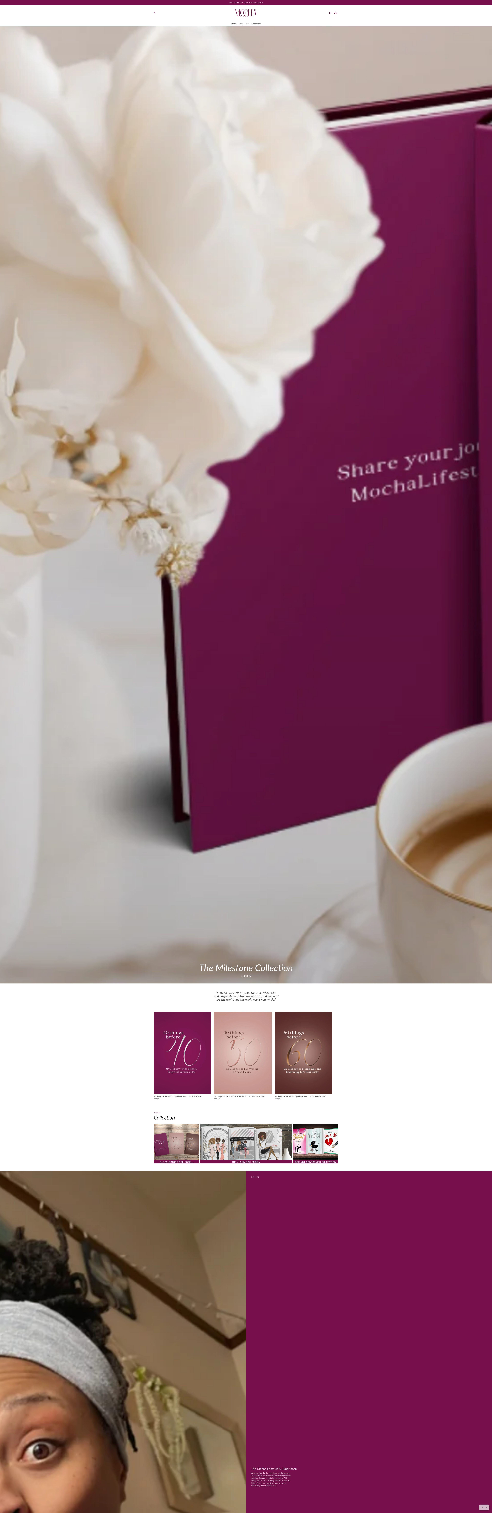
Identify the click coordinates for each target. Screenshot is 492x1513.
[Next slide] (335, 1056)
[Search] (154, 13)
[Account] (330, 13)
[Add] (207, 1090)
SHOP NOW (246, 976)
